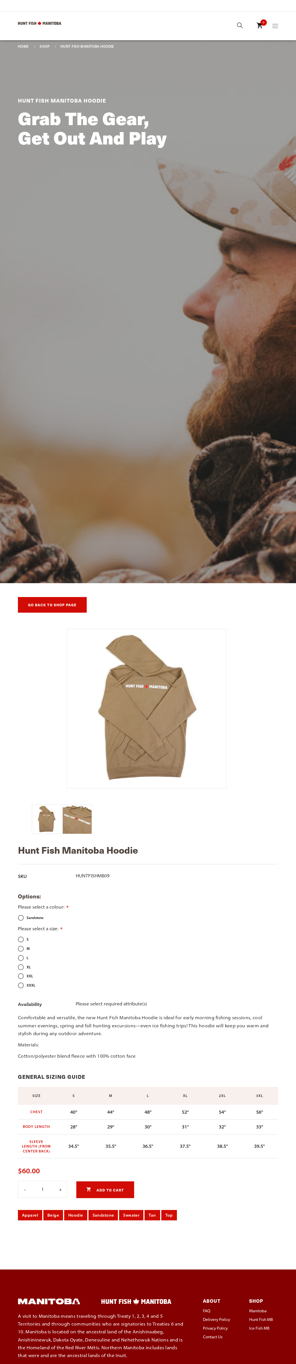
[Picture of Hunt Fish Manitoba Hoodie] (47, 832)
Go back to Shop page (52, 604)
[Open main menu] (275, 27)
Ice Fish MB (259, 1328)
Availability (30, 1004)
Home (23, 47)
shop (44, 47)
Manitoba (258, 1310)
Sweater (131, 1215)
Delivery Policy (216, 1319)
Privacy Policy (215, 1328)
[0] (259, 29)
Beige (53, 1215)
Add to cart (109, 1189)
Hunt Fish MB (261, 1319)
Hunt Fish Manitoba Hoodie (87, 47)
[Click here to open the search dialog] (239, 26)
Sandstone (103, 1215)
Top (169, 1215)
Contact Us (213, 1336)
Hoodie (75, 1215)
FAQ (206, 1310)
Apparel (30, 1215)
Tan (152, 1215)
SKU (22, 876)
